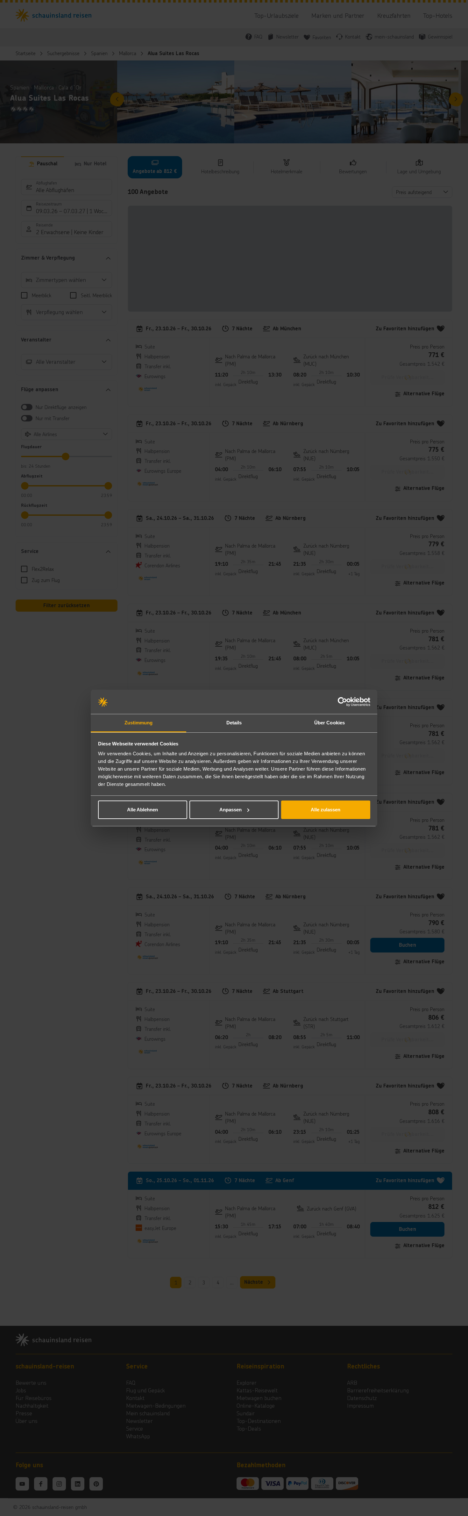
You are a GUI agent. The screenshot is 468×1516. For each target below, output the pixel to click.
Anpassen (230, 809)
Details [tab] (234, 722)
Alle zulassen (325, 809)
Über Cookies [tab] (329, 722)
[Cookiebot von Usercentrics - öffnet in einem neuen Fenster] (342, 702)
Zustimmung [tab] (138, 722)
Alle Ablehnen (142, 809)
